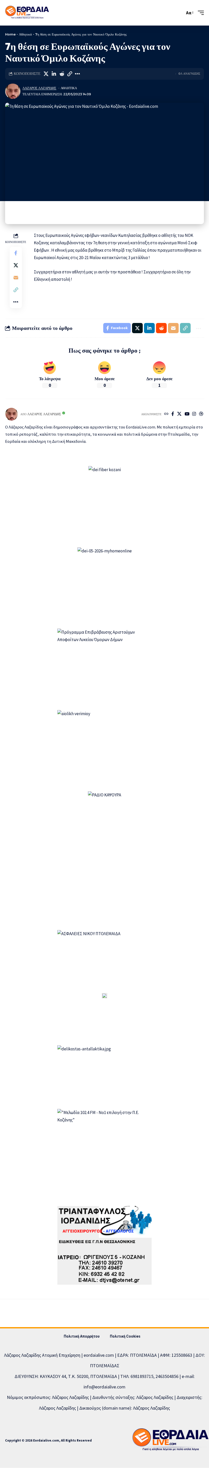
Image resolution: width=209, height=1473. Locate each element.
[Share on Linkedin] (53, 74)
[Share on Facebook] (16, 253)
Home (10, 34)
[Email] (16, 277)
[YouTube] (187, 414)
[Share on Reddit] (61, 74)
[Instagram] (194, 414)
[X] (179, 414)
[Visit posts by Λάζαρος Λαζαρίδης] (12, 91)
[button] (180, 12)
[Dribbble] (201, 414)
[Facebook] (173, 414)
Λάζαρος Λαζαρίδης (39, 88)
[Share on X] (45, 74)
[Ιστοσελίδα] (166, 414)
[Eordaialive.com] (27, 13)
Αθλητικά (25, 34)
